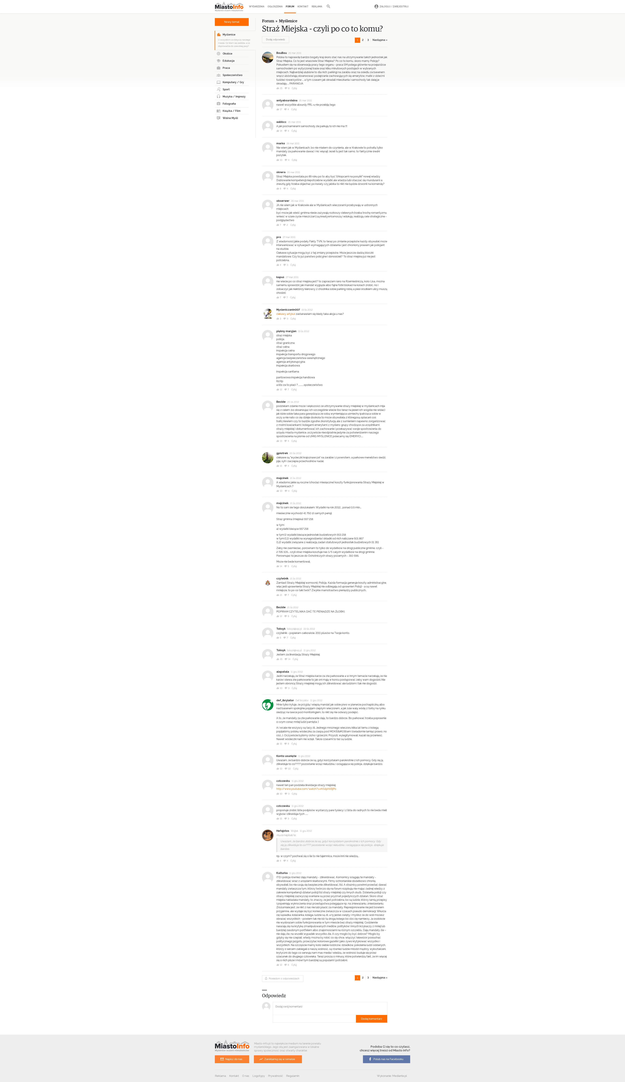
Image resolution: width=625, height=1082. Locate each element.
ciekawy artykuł (285, 313)
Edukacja (229, 60)
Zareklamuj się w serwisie (279, 1059)
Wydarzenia (256, 6)
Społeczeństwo (232, 75)
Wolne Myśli (230, 118)
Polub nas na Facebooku (388, 1059)
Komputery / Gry (233, 82)
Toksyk (280, 628)
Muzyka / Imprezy (234, 96)
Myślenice (229, 34)
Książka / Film (231, 110)
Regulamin (292, 1075)
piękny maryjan (286, 331)
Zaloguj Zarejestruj (394, 6)
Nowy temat (231, 21)
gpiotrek (282, 453)
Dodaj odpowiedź (275, 39)
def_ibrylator (285, 700)
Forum (290, 6)
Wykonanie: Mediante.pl (392, 1075)
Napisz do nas (233, 1059)
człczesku (283, 780)
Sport (226, 89)
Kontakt (303, 6)
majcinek (282, 478)
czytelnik (282, 578)
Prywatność (275, 1075)
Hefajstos (282, 830)
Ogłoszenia (275, 6)
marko (280, 143)
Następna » (380, 39)
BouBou (281, 53)
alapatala (282, 671)
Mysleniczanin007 (288, 309)
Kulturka (282, 873)
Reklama (317, 6)
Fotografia (229, 103)
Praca (226, 67)
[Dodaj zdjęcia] (274, 1018)
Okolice (227, 53)
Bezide (281, 401)
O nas (245, 1075)
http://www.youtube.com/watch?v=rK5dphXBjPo (306, 788)
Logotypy (258, 1075)
